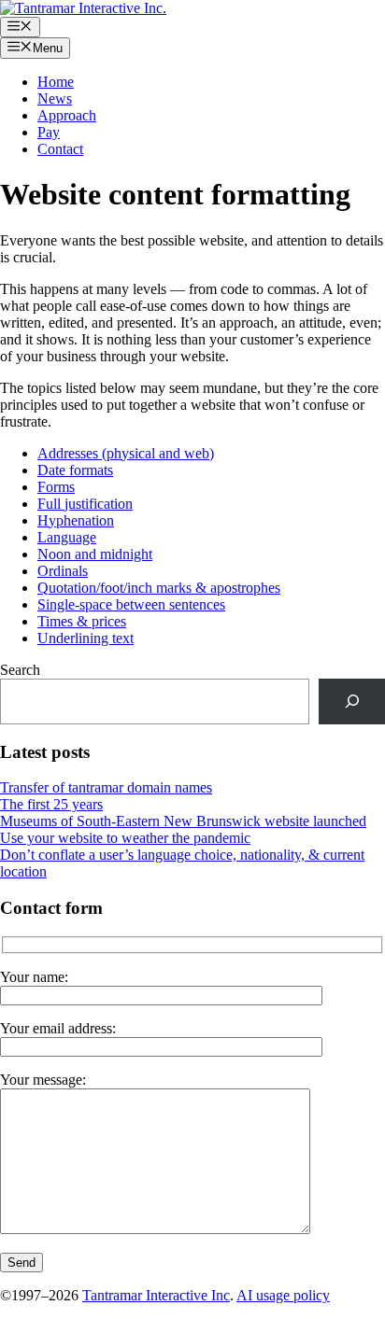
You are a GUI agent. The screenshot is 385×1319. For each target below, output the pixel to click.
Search (20, 670)
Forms (56, 487)
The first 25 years (51, 804)
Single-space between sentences (131, 604)
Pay (48, 132)
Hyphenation (75, 520)
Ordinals (62, 571)
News (54, 98)
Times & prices (81, 621)
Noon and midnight (94, 554)
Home (55, 82)
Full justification (85, 504)
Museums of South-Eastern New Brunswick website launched (183, 821)
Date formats (75, 470)
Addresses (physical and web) (125, 453)
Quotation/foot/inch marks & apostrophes (158, 588)
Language (66, 537)
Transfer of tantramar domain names (106, 787)
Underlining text (85, 638)
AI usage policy (283, 1295)
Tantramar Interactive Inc (156, 1295)
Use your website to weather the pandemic (125, 838)
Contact (60, 149)
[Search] (352, 701)
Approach (66, 115)
